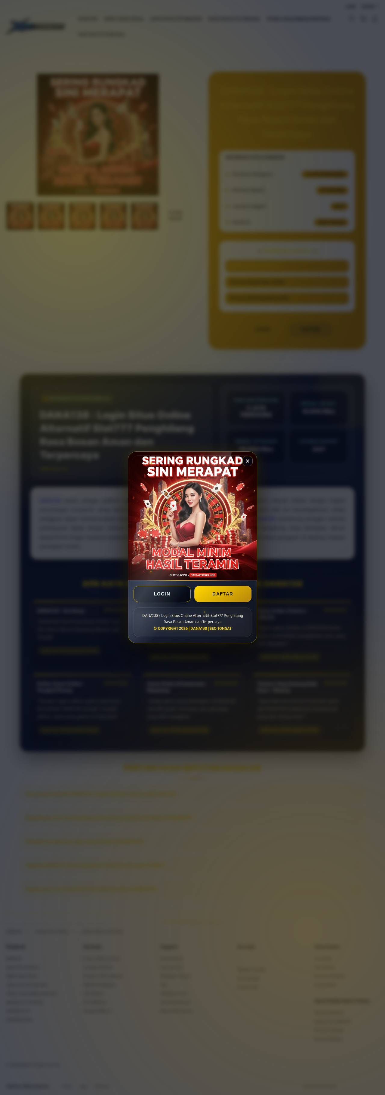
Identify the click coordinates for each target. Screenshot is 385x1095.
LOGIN (162, 594)
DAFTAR (222, 594)
